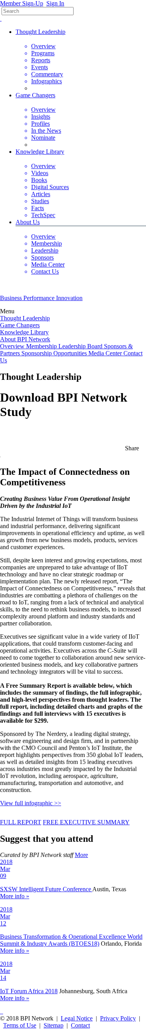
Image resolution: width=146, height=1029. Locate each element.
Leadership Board (81, 346)
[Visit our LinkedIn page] (2, 1011)
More (81, 855)
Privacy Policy (118, 1018)
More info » (14, 896)
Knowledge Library (40, 151)
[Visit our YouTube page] (1, 18)
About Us (28, 222)
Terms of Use (19, 1025)
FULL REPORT (20, 822)
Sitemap (53, 1025)
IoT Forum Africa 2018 (29, 991)
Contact (80, 1025)
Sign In (55, 3)
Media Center (105, 353)
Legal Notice (77, 1018)
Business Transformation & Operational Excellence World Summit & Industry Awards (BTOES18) (71, 940)
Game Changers (35, 95)
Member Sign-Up (21, 3)
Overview (13, 346)
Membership (42, 346)
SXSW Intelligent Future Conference (46, 889)
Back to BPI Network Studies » (39, 431)
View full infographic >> (30, 803)
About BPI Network (25, 339)
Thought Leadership (40, 31)
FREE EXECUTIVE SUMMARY (86, 822)
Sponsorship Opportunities (54, 353)
